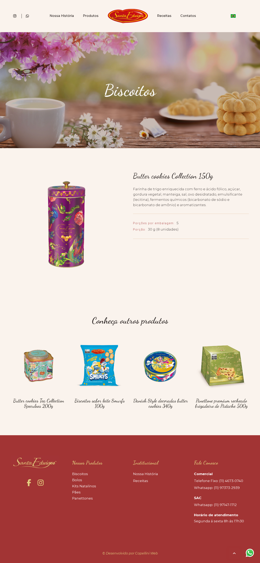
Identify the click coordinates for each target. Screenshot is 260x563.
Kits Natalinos (84, 486)
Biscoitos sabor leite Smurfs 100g (100, 403)
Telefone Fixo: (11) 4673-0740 (218, 481)
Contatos (188, 16)
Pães (76, 492)
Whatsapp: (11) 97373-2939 (217, 488)
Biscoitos (80, 474)
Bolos (77, 480)
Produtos (91, 16)
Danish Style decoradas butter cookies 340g (160, 403)
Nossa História (62, 16)
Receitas (164, 16)
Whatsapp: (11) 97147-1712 (215, 505)
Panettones (82, 498)
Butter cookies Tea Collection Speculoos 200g (38, 403)
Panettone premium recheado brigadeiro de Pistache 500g (221, 403)
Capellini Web (146, 553)
